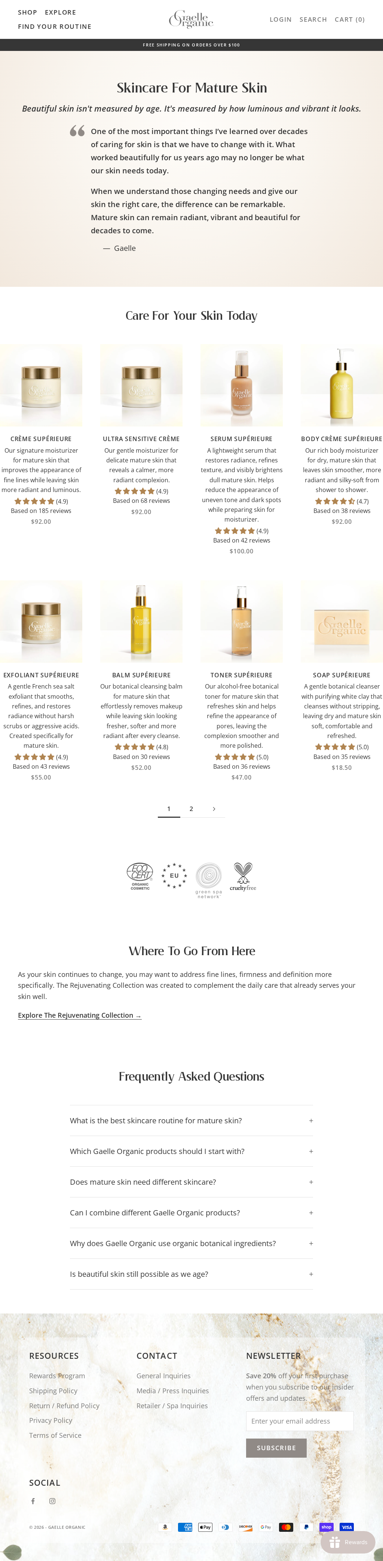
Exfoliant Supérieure (41, 675)
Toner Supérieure (241, 675)
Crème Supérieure (41, 439)
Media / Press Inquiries (173, 1390)
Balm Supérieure (141, 675)
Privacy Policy (50, 1420)
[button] (35, 500)
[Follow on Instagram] (52, 1501)
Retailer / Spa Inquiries (172, 1405)
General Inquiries (164, 1375)
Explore (60, 12)
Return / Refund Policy (64, 1405)
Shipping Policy (53, 1390)
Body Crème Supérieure (341, 439)
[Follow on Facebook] (33, 1501)
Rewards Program (57, 1375)
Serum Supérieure (242, 439)
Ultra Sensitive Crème (141, 439)
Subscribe (276, 1447)
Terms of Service (55, 1435)
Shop (27, 12)
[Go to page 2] (214, 809)
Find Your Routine (55, 26)
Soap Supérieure (342, 675)
